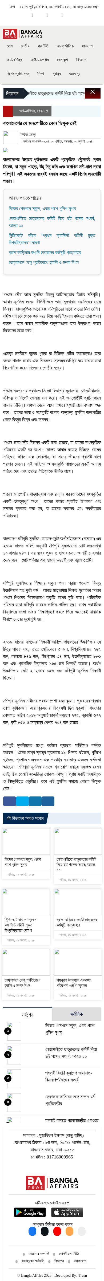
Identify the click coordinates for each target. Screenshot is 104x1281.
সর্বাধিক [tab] (76, 1014)
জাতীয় (25, 46)
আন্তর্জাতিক (65, 46)
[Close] (88, 94)
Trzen (82, 1276)
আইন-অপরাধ (40, 60)
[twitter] (69, 15)
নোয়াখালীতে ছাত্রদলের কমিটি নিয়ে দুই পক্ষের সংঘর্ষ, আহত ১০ (76, 864)
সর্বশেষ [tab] (27, 1015)
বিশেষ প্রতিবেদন (18, 73)
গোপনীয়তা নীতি (69, 1254)
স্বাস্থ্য (56, 73)
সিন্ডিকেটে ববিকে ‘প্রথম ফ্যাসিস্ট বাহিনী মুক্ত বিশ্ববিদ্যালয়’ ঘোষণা (20, 925)
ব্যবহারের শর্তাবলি (33, 1261)
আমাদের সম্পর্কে (39, 1254)
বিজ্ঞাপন (59, 1261)
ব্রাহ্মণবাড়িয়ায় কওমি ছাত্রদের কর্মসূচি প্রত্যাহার (45, 252)
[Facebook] (9, 801)
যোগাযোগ (80, 1261)
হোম (10, 46)
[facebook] (24, 15)
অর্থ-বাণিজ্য (14, 60)
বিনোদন (81, 60)
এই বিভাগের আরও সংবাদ (25, 818)
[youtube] (39, 15)
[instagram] (54, 15)
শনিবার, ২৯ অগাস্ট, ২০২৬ (20, 874)
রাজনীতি (43, 46)
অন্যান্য (74, 73)
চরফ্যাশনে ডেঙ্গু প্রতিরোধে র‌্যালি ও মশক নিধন (44, 262)
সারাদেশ (87, 46)
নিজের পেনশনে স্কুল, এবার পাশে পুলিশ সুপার (42, 208)
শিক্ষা (40, 73)
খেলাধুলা (62, 60)
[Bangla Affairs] (22, 33)
